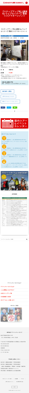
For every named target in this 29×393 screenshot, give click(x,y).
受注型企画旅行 (17, 362)
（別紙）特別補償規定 (6, 366)
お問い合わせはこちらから (8, 96)
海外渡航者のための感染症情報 (13, 370)
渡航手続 (23, 366)
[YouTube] (20, 3)
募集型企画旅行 (9, 362)
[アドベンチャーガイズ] (12, 3)
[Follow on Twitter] (17, 3)
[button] (26, 3)
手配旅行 (13, 366)
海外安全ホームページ (14, 368)
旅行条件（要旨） (7, 91)
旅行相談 (18, 366)
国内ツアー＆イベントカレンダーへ (10, 101)
